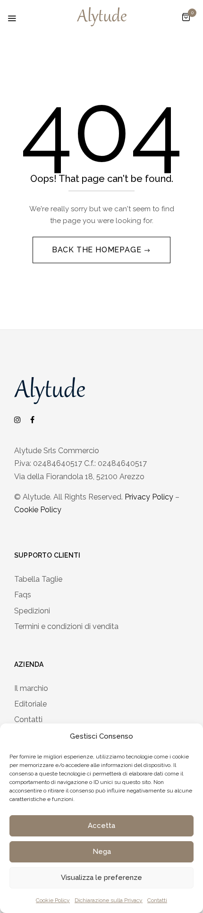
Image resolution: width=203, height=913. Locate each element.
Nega (102, 851)
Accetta (101, 825)
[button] (186, 17)
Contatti (157, 900)
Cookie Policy (53, 900)
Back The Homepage (98, 249)
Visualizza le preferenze (101, 877)
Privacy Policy (149, 496)
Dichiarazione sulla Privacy (109, 900)
